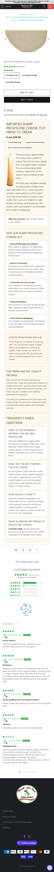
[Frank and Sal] (27, 6)
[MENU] (1, 6)
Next (31, 14)
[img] (8, 631)
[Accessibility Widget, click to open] (50, 868)
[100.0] (26, 609)
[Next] (48, 39)
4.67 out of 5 (34, 574)
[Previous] (6, 39)
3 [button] (28, 772)
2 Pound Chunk (29, 75)
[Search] (44, 6)
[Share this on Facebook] (23, 550)
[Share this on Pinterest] (30, 550)
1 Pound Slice (11, 75)
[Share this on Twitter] (16, 550)
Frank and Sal (30, 866)
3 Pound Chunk (12, 82)
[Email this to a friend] (37, 550)
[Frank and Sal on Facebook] (25, 836)
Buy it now (27, 99)
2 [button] (24, 772)
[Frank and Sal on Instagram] (29, 836)
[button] (10, 66)
